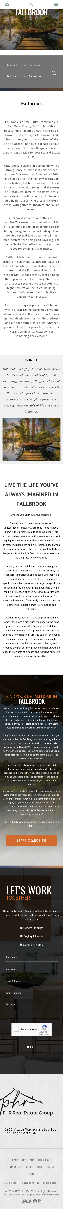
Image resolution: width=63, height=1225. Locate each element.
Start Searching (31, 840)
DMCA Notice (11, 1183)
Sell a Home (44, 1160)
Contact (50, 1167)
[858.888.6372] (31, 4)
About (29, 1167)
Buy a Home (28, 1160)
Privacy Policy (30, 1183)
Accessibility (51, 1183)
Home (15, 1160)
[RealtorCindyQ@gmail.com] (7, 5)
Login (31, 1173)
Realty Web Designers (47, 1194)
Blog (39, 1167)
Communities (14, 1167)
